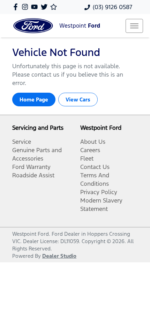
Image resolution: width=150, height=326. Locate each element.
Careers (90, 150)
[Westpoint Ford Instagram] (26, 6)
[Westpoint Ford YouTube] (35, 6)
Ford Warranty (31, 167)
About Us (92, 142)
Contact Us (95, 167)
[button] (134, 26)
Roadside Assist (33, 175)
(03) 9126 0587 (112, 7)
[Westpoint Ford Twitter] (45, 6)
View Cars (78, 99)
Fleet (86, 158)
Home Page (34, 99)
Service (21, 142)
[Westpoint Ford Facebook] (17, 6)
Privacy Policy (98, 192)
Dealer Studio (59, 256)
